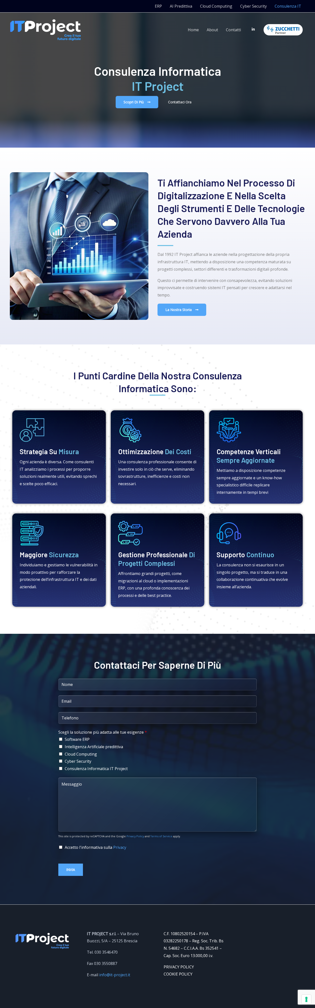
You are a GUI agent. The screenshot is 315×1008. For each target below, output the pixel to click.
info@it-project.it (114, 974)
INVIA (70, 869)
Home (193, 29)
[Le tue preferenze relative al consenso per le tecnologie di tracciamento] (306, 999)
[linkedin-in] (254, 29)
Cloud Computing (216, 6)
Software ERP (77, 739)
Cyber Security (253, 6)
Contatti (233, 29)
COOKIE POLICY (178, 974)
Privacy (119, 847)
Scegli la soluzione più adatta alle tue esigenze (102, 732)
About (212, 29)
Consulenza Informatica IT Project (96, 768)
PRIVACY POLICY (179, 967)
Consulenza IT (288, 6)
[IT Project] (45, 29)
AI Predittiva (181, 6)
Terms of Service (161, 836)
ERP (158, 6)
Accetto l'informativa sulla (95, 847)
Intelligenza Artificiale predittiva (94, 746)
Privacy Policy (135, 836)
